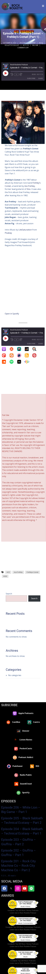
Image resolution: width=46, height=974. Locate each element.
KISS (5, 576)
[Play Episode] (5, 73)
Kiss (29, 189)
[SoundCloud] (5, 362)
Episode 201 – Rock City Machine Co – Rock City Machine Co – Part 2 (18, 865)
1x (16, 74)
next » (13, 875)
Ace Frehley (29, 186)
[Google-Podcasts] (28, 362)
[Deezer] (28, 349)
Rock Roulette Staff (28, 43)
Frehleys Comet (32, 572)
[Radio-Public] (35, 355)
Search (9, 593)
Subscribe (31, 78)
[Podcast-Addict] (13, 355)
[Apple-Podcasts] (5, 349)
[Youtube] (24, 888)
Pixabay (8, 233)
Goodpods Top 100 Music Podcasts (23, 961)
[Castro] (20, 349)
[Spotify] (13, 362)
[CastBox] (13, 349)
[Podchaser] (20, 355)
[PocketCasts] (5, 355)
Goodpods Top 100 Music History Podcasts (23, 910)
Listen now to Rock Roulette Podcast (23, 913)
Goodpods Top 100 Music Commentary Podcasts (23, 927)
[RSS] (28, 355)
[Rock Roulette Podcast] (12, 6)
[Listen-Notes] (35, 349)
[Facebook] (4, 888)
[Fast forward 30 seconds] (21, 74)
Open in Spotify (12, 313)
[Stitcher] (20, 362)
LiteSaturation (25, 229)
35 (9, 875)
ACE (8, 572)
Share (40, 78)
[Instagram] (18, 888)
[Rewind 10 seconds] (12, 74)
